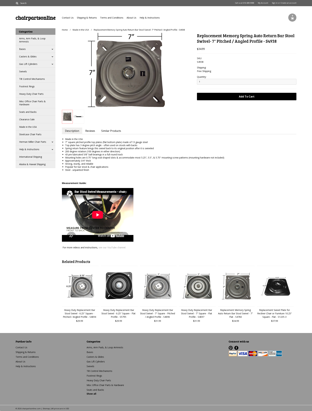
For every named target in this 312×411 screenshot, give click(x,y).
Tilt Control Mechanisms (32, 78)
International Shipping (30, 156)
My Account (263, 3)
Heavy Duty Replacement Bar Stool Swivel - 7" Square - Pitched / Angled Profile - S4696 (157, 313)
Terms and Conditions (111, 17)
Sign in (275, 3)
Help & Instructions (150, 17)
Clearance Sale (27, 119)
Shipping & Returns (87, 17)
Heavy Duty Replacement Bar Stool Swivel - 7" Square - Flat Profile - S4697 (196, 313)
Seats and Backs (28, 111)
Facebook (236, 348)
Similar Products (111, 131)
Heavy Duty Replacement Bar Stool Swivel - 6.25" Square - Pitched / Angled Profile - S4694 (79, 313)
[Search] (17, 3)
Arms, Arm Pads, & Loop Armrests (32, 40)
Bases (22, 49)
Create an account (288, 3)
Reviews (90, 131)
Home (65, 29)
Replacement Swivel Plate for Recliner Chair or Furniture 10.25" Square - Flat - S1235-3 (274, 313)
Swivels (23, 71)
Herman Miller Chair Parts (32, 141)
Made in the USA (28, 126)
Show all (91, 393)
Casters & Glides (28, 56)
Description (72, 131)
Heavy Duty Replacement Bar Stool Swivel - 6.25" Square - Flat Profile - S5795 (118, 313)
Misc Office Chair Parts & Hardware (32, 103)
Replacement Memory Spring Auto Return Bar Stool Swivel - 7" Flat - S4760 (235, 313)
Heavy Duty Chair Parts (31, 93)
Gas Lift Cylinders (28, 63)
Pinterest (231, 348)
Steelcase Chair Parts (30, 134)
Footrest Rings (27, 86)
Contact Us (68, 17)
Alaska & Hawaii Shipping (32, 164)
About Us (131, 17)
